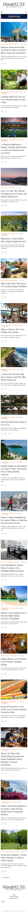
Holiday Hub (11, 513)
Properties (4, 92)
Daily (2, 44)
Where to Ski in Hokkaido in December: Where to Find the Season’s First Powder (14, 520)
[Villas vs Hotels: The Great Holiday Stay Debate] (14, 313)
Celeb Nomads (4, 701)
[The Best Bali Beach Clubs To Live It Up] (14, 405)
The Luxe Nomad (14, 896)
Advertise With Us (14, 898)
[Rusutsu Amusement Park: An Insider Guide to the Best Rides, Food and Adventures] (14, 32)
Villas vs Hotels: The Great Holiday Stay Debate (12, 330)
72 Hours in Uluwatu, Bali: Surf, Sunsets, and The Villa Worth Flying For (13, 377)
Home (14, 895)
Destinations (7, 44)
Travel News (11, 187)
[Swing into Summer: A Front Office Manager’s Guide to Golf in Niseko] (14, 839)
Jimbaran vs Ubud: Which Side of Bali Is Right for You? (13, 240)
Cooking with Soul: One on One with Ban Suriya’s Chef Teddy (13, 99)
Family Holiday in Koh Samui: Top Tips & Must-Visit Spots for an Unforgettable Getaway (14, 470)
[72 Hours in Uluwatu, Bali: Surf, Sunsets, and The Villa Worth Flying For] (14, 357)
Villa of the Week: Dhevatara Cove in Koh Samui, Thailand (14, 285)
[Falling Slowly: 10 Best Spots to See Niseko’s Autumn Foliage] (14, 643)
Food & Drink (11, 139)
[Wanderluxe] (14, 5)
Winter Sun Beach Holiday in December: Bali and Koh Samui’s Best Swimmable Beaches (13, 810)
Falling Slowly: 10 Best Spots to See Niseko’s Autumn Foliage (13, 661)
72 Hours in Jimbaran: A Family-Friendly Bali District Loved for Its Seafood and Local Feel (14, 148)
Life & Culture (15, 44)
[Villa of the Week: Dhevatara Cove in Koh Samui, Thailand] (14, 268)
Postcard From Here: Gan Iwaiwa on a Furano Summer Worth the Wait (14, 709)
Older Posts (5, 877)
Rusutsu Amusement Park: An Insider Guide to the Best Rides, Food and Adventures (13, 50)
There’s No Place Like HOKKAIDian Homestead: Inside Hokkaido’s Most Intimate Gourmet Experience (12, 759)
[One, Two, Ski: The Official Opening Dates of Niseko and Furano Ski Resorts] (14, 177)
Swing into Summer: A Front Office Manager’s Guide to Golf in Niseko (13, 857)
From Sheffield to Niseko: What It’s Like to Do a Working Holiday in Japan (12, 568)
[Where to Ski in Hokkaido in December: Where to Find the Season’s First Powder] (14, 501)
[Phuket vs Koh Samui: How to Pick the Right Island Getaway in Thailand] (14, 596)
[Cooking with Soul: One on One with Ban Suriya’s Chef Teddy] (14, 80)
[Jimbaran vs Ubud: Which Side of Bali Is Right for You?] (14, 222)
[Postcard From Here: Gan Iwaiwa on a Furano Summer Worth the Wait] (14, 690)
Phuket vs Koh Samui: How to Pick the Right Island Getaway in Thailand (14, 615)
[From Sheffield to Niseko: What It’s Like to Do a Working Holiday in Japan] (14, 550)
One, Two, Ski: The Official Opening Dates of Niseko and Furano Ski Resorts (14, 193)
